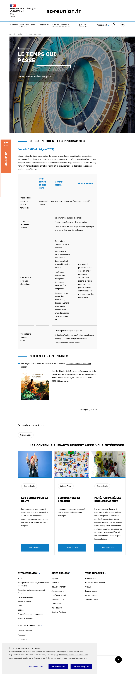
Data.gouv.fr (57, 608)
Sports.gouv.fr (57, 603)
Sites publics (60, 573)
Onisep (21, 610)
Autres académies (25, 618)
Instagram (22, 639)
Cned (20, 605)
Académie (13, 24)
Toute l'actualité (91, 599)
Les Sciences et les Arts (69, 499)
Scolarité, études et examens (27, 25)
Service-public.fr (58, 599)
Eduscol (21, 578)
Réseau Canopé (24, 601)
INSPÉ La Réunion (92, 595)
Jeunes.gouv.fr (58, 591)
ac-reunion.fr (63, 11)
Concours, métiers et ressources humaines (61, 25)
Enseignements (44, 24)
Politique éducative (83, 25)
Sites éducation (28, 573)
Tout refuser (58, 666)
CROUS (88, 587)
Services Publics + (59, 612)
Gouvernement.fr (59, 587)
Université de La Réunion (95, 582)
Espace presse (91, 591)
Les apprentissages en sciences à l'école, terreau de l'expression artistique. (71, 512)
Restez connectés (29, 625)
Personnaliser (36, 666)
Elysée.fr (55, 578)
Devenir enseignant (25, 597)
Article (20, 34)
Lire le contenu (35, 547)
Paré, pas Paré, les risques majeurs (107, 499)
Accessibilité (122, 24)
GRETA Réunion (91, 578)
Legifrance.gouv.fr (59, 595)
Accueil (12, 34)
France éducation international (30, 614)
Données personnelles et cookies (73, 654)
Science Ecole (25, 435)
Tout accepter (81, 666)
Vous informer (94, 573)
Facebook (22, 635)
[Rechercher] (114, 25)
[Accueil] (22, 11)
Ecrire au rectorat (25, 630)
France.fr (55, 582)
